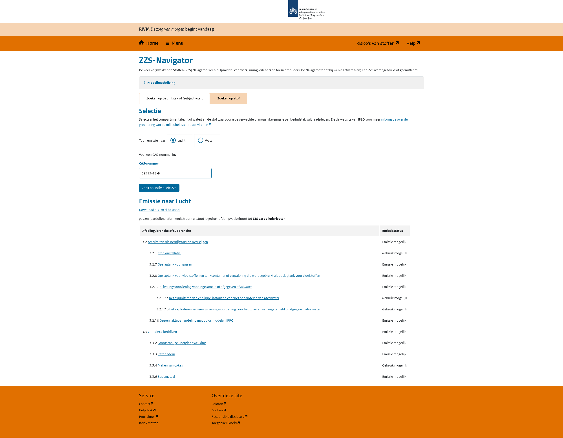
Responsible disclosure (245, 416)
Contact (167, 403)
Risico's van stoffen (379, 43)
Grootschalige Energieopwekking (182, 343)
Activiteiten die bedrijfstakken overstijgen (178, 242)
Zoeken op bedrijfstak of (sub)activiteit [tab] (174, 98)
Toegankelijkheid (245, 423)
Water (209, 140)
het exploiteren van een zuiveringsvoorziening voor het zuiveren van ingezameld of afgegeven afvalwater (244, 309)
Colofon (240, 403)
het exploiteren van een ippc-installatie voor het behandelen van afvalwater (224, 298)
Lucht (181, 140)
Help (415, 43)
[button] (174, 43)
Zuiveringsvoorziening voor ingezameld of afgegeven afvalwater (206, 287)
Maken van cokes (170, 365)
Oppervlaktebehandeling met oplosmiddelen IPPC (196, 320)
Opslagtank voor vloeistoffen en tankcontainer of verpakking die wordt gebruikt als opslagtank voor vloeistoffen (239, 275)
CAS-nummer (149, 163)
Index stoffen (148, 423)
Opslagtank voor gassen (175, 264)
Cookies (240, 410)
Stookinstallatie (169, 253)
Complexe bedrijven (162, 332)
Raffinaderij (166, 354)
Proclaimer (169, 416)
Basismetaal (166, 376)
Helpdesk (168, 410)
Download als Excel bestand (159, 210)
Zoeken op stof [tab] (229, 98)
